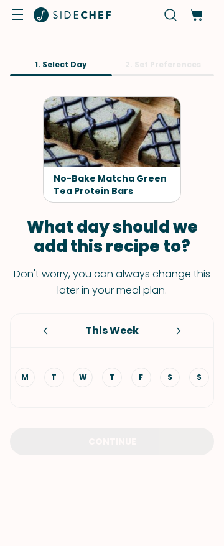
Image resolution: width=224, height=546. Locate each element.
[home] (73, 14)
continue (112, 441)
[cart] (196, 15)
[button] (17, 14)
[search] (171, 15)
